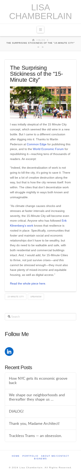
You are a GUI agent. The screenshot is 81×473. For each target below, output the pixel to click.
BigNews (40, 458)
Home (16, 456)
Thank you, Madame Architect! (34, 423)
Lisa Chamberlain (40, 11)
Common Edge (37, 144)
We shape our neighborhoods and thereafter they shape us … (37, 397)
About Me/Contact (55, 456)
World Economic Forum (48, 149)
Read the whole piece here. (28, 283)
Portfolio (30, 456)
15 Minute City (15, 296)
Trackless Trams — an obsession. (35, 436)
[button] (40, 29)
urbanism (35, 296)
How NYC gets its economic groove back (38, 381)
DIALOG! (16, 411)
